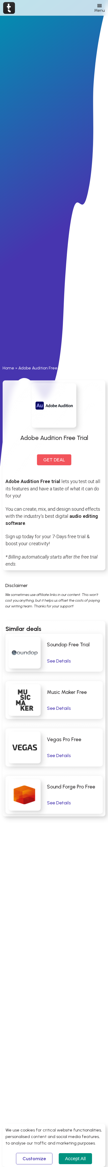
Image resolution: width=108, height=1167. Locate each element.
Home (8, 367)
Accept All (75, 1158)
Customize (34, 1159)
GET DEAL (54, 460)
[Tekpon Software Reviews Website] (9, 8)
